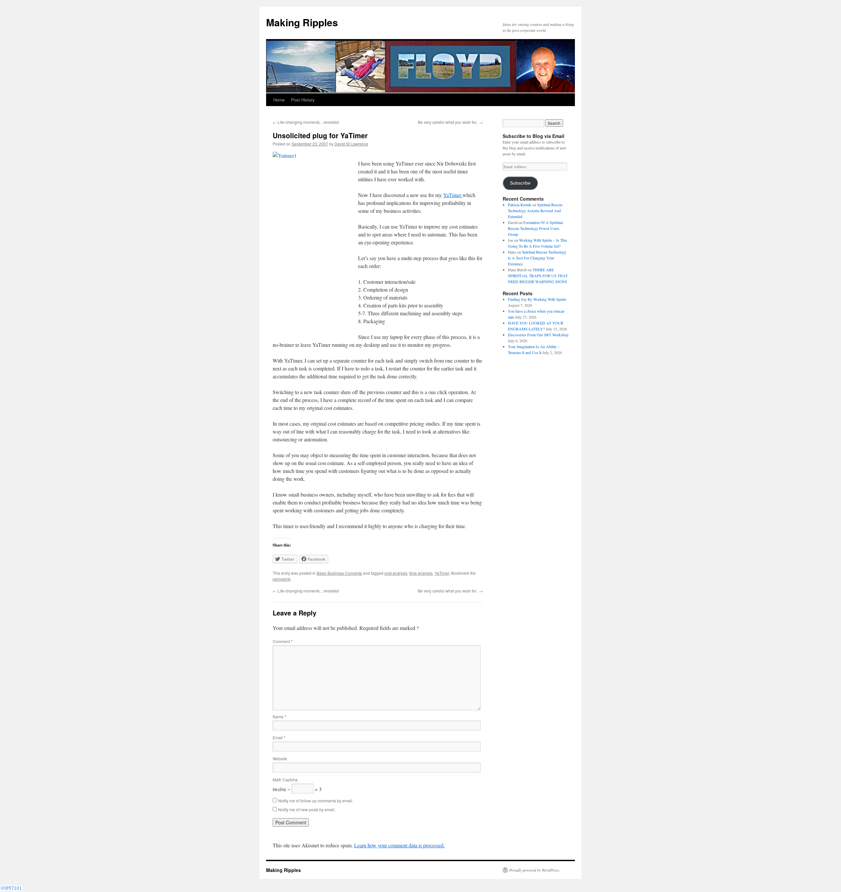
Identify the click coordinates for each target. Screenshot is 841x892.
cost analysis (395, 573)
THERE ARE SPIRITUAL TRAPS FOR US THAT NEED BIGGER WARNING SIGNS (538, 275)
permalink (281, 579)
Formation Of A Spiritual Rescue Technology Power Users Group (535, 228)
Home (278, 100)
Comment (283, 641)
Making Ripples (302, 22)
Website (280, 758)
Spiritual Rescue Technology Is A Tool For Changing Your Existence (537, 257)
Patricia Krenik (519, 204)
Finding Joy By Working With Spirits (537, 299)
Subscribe (520, 183)
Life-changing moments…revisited (306, 122)
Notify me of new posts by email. (306, 809)
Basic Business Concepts (339, 573)
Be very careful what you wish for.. (450, 122)
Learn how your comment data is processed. (399, 845)
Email (279, 737)
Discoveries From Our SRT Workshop (538, 334)
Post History (303, 100)
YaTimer (453, 194)
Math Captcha (285, 779)
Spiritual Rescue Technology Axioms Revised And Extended (535, 210)
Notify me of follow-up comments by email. (315, 800)
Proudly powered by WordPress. (534, 870)
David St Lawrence (351, 143)
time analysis (421, 573)
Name (279, 716)
